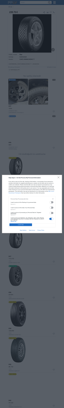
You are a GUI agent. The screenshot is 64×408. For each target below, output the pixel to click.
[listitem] (32, 199)
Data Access (32, 230)
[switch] (51, 202)
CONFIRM (21, 224)
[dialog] (32, 204)
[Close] (59, 177)
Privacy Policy (40, 230)
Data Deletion (23, 230)
